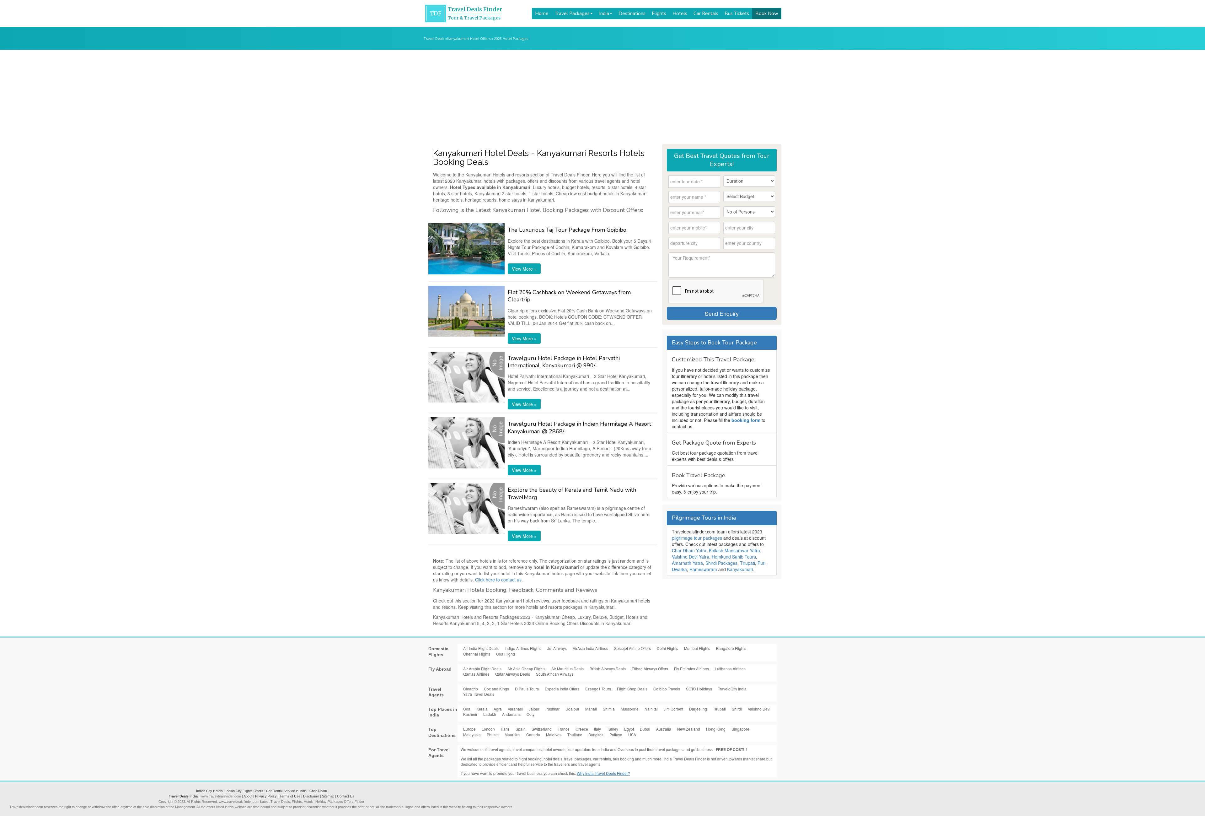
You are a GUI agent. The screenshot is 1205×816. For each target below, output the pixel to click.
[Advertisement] (602, 97)
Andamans (511, 714)
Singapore (740, 729)
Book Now (766, 13)
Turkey (612, 729)
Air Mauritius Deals (567, 668)
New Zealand (688, 729)
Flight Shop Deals (632, 688)
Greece (582, 729)
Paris (505, 729)
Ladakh (489, 714)
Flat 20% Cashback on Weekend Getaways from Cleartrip (569, 296)
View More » (524, 269)
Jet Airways (557, 648)
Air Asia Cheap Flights (526, 668)
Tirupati (747, 563)
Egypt (629, 729)
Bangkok (595, 734)
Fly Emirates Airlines (691, 668)
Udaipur (572, 708)
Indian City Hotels (209, 791)
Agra (498, 708)
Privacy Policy (266, 796)
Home (542, 13)
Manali (591, 708)
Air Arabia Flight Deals (482, 668)
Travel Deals (434, 38)
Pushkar (552, 708)
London (488, 729)
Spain (521, 729)
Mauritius (512, 734)
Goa (466, 708)
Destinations (632, 13)
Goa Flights (506, 654)
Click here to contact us (498, 579)
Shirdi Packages (721, 563)
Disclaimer (311, 796)
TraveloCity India (732, 688)
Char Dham (318, 791)
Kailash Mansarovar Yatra (734, 550)
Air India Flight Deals (481, 648)
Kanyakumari (740, 569)
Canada (533, 734)
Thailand (574, 734)
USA (632, 734)
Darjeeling (698, 708)
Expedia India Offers (562, 688)
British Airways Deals (608, 668)
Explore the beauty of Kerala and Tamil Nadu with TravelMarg (572, 493)
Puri (761, 563)
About (248, 796)
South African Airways (554, 674)
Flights (659, 13)
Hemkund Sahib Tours (734, 557)
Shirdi (737, 708)
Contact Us (345, 796)
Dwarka (679, 569)
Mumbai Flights (697, 648)
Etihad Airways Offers (650, 668)
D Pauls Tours (527, 688)
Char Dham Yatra (689, 550)
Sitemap (328, 796)
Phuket (493, 734)
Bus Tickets (737, 13)
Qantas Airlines (476, 674)
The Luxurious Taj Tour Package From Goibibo (567, 230)
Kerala (482, 708)
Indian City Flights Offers (244, 791)
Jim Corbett (673, 708)
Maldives (553, 734)
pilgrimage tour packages (697, 538)
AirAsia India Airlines (590, 648)
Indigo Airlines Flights (523, 648)
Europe (469, 729)
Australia (663, 729)
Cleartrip (470, 688)
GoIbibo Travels (666, 688)
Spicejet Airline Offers (632, 648)
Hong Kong (716, 729)
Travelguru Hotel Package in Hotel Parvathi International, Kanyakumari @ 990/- (564, 361)
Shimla (609, 708)
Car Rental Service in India (286, 791)
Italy (597, 729)
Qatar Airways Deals (512, 674)
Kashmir (470, 714)
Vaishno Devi (759, 708)
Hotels (679, 13)
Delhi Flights (667, 648)
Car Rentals (706, 13)
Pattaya (615, 734)
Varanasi (515, 708)
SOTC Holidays (699, 688)
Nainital (651, 708)
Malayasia (472, 734)
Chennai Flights (476, 654)
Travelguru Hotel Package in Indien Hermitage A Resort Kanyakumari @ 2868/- (579, 427)
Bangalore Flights (731, 648)
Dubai (645, 729)
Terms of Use (290, 796)
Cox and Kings (496, 688)
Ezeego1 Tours (598, 688)
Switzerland (542, 729)
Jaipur (534, 708)
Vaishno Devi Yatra (690, 557)
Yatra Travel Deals (478, 694)
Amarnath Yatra (687, 563)
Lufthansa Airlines (730, 668)
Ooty (530, 714)
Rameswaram (703, 569)
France (564, 729)
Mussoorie (630, 708)
